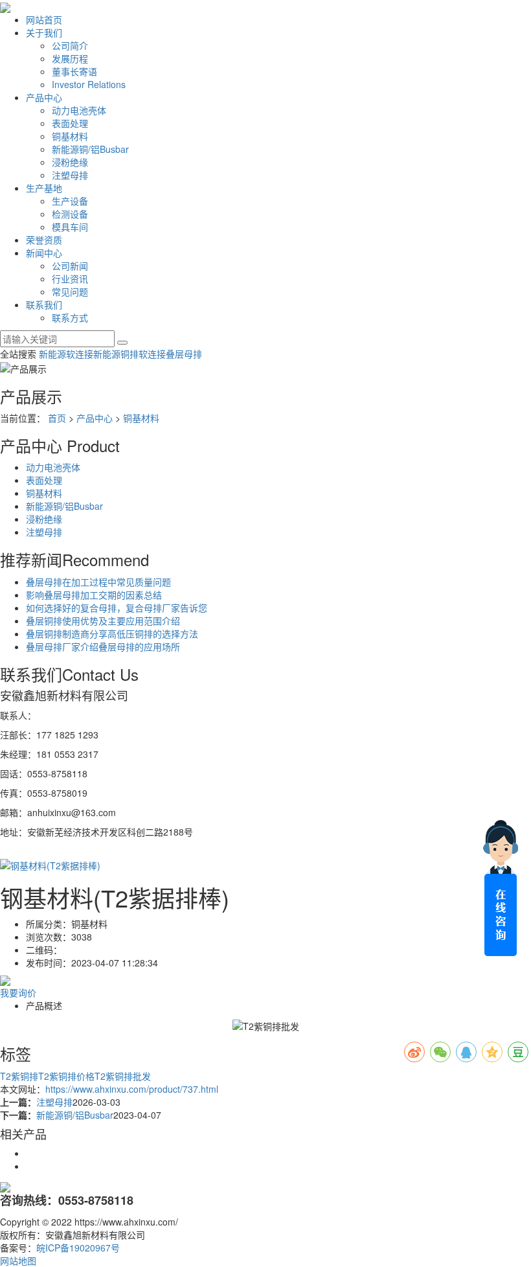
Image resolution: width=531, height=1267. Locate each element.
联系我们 (44, 304)
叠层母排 (184, 353)
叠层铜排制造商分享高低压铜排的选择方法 (112, 633)
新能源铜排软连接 (129, 353)
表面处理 (70, 123)
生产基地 (44, 187)
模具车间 (70, 226)
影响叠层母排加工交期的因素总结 (94, 594)
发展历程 (70, 58)
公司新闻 (70, 265)
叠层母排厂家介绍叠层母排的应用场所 (103, 646)
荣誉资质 (44, 239)
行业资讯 (70, 278)
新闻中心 (44, 252)
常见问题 (70, 291)
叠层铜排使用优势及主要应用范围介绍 (103, 620)
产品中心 (44, 97)
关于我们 (44, 32)
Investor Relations (89, 84)
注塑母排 (70, 174)
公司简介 (70, 45)
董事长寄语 (74, 71)
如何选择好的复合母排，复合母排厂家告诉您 (116, 607)
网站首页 (44, 19)
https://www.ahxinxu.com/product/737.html (131, 1088)
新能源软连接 (66, 353)
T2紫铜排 (19, 1075)
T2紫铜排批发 (123, 1075)
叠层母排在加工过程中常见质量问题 (98, 581)
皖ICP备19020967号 (78, 1247)
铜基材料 (70, 136)
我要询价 (18, 992)
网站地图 (18, 1260)
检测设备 (70, 213)
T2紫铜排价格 (66, 1075)
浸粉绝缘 (70, 161)
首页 (57, 417)
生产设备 (70, 200)
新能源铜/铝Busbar (90, 149)
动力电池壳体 (79, 110)
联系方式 (70, 317)
